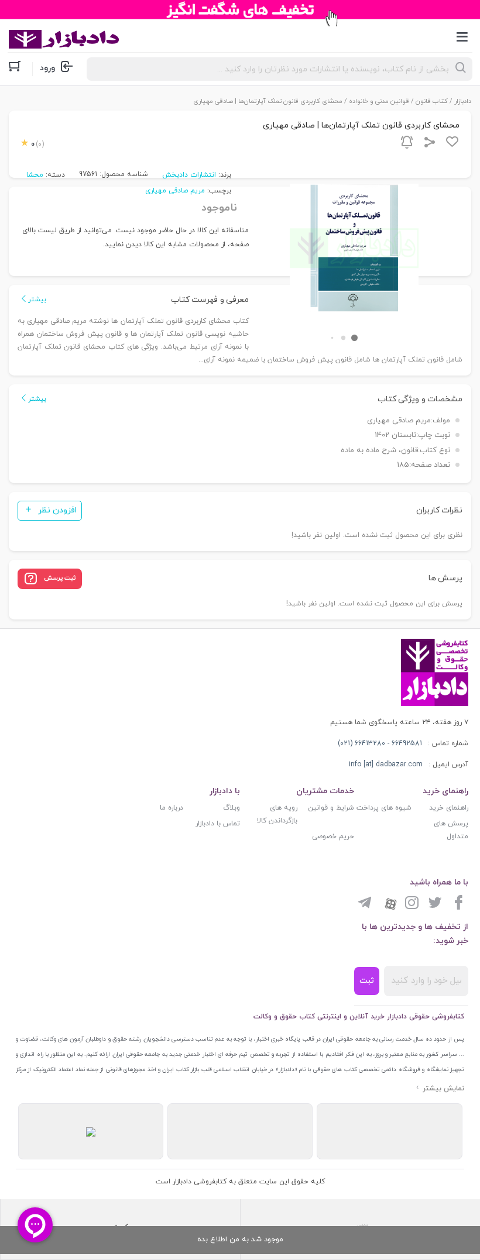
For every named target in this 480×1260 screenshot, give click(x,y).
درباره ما (171, 808)
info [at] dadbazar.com (386, 764)
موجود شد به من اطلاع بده (240, 1239)
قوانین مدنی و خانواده (379, 101)
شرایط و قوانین (331, 808)
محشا (34, 175)
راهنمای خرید (448, 808)
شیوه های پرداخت (384, 808)
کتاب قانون (432, 101)
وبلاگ (231, 808)
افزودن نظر (57, 510)
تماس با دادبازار (218, 823)
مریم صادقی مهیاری (175, 190)
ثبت (366, 980)
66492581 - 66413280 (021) (380, 743)
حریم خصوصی (333, 836)
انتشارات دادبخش (189, 175)
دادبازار (462, 101)
